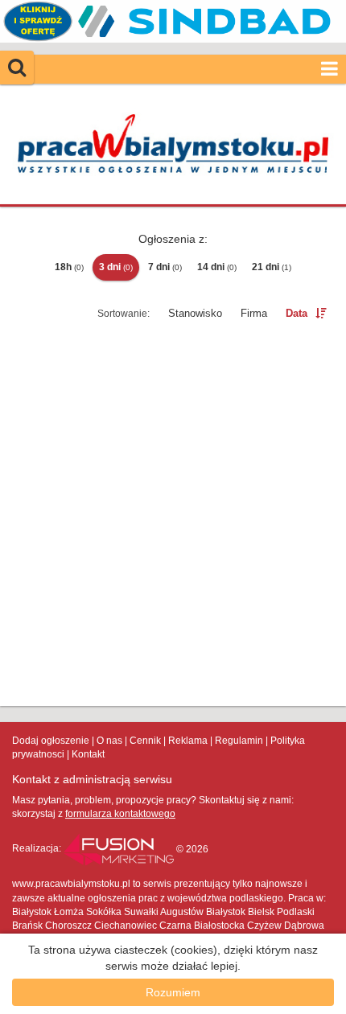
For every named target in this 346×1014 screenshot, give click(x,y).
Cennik (145, 740)
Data (296, 313)
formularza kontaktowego (120, 813)
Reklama (188, 740)
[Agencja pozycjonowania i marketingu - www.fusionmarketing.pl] (120, 849)
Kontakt (88, 754)
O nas (109, 740)
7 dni (165, 267)
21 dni (271, 267)
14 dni (217, 267)
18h (69, 267)
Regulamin (239, 740)
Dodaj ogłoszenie (50, 740)
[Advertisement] (173, 516)
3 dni (116, 267)
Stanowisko (195, 313)
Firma (254, 313)
